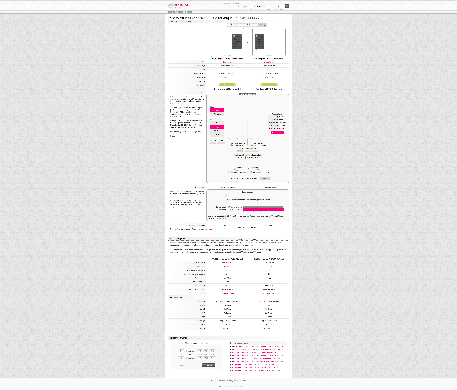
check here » (227, 62)
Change (263, 25)
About (213, 381)
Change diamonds (248, 94)
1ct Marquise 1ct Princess (255, 367)
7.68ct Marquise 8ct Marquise (257, 361)
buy (176, 12)
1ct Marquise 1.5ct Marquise (256, 370)
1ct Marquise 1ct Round (253, 364)
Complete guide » (227, 293)
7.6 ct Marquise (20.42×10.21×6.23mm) (227, 59)
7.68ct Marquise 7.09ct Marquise (258, 355)
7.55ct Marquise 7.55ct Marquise (258, 352)
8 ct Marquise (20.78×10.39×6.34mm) (269, 59)
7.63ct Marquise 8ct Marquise (257, 358)
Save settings (277, 133)
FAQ (188, 12)
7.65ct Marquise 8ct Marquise (257, 349)
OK (230, 77)
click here (208, 229)
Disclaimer (221, 381)
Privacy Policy (232, 381)
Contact (243, 381)
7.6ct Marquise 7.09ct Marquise (258, 346)
